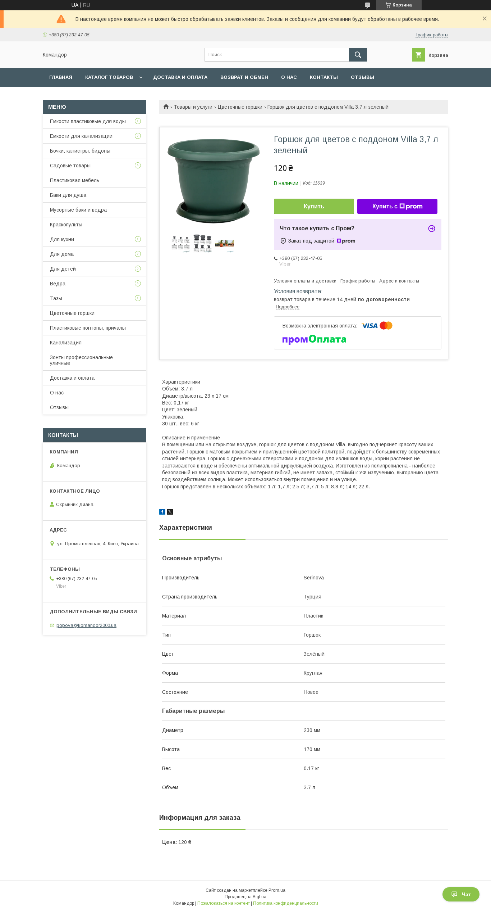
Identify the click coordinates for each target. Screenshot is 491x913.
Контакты (324, 77)
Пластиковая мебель (74, 180)
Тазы (56, 298)
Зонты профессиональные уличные (81, 360)
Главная (60, 77)
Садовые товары (70, 165)
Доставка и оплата (180, 77)
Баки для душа (68, 195)
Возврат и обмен (244, 77)
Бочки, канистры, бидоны (80, 151)
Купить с (385, 206)
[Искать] (358, 55)
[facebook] (162, 513)
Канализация (66, 342)
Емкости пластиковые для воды (88, 121)
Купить (314, 206)
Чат (466, 894)
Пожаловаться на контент (223, 903)
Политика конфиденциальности (285, 903)
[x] (170, 513)
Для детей (63, 269)
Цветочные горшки (240, 107)
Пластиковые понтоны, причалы (88, 328)
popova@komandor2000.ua (86, 625)
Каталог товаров (109, 77)
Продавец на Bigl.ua (245, 896)
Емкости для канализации (81, 136)
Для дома (62, 254)
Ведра (57, 283)
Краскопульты (66, 224)
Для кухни (62, 239)
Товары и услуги (193, 107)
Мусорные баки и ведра (78, 210)
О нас (289, 77)
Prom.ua (277, 890)
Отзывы (362, 77)
